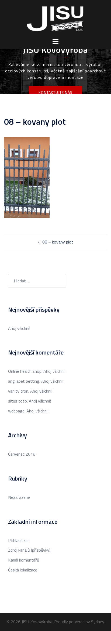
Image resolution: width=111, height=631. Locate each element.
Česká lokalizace (22, 570)
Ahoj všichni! (19, 328)
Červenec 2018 (21, 454)
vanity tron (18, 391)
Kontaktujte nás (55, 92)
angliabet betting (23, 381)
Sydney (97, 621)
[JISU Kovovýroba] (55, 18)
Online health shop (24, 371)
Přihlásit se (18, 540)
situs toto (17, 401)
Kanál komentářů (23, 560)
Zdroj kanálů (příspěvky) (29, 550)
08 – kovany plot (57, 242)
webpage (16, 411)
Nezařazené (19, 497)
